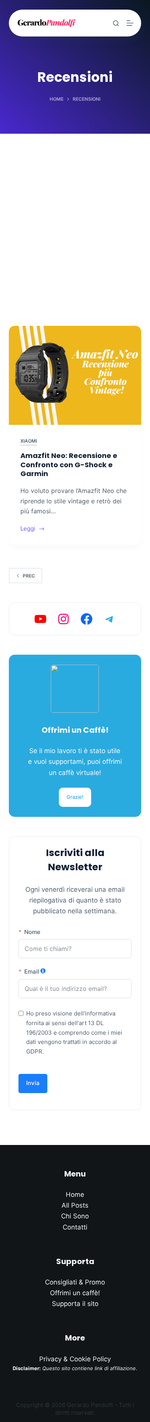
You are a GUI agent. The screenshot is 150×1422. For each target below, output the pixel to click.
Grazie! (75, 797)
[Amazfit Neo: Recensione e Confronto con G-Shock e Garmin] (75, 375)
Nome (32, 932)
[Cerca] (116, 23)
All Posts (75, 1205)
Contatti (75, 1227)
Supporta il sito (75, 1304)
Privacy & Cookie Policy (75, 1359)
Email (31, 971)
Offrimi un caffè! (75, 1293)
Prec (29, 576)
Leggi (32, 529)
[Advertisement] (75, 212)
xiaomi (28, 441)
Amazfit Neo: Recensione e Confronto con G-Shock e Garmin (68, 464)
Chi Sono (75, 1216)
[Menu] (130, 23)
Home (75, 1194)
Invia (33, 1083)
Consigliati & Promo (75, 1282)
